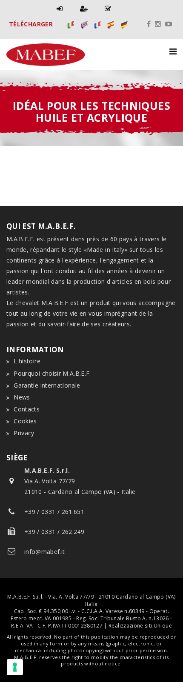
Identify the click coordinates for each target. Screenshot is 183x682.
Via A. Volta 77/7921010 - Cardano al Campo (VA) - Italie (79, 481)
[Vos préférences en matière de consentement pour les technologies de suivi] (15, 667)
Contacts (27, 409)
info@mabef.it (44, 552)
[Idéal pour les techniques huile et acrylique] (70, 24)
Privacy (24, 433)
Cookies (25, 421)
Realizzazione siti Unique (140, 625)
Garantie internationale (47, 385)
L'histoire (27, 361)
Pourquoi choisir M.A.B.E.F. (52, 373)
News (22, 397)
